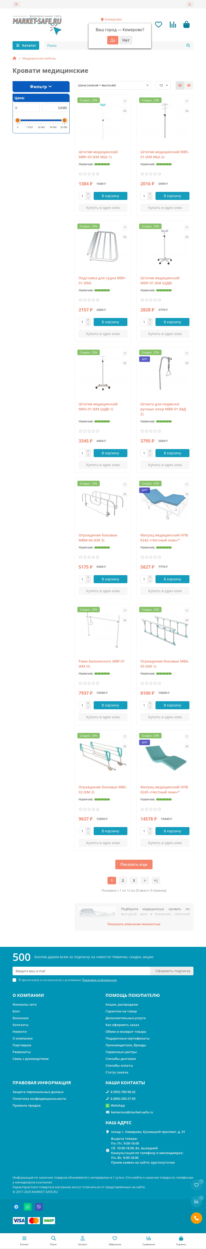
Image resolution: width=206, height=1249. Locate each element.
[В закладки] (125, 101)
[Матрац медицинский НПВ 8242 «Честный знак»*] (164, 504)
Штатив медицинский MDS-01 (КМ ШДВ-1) (98, 406)
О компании (23, 1038)
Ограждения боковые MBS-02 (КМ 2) (103, 789)
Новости (20, 1031)
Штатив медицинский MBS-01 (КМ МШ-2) (164, 154)
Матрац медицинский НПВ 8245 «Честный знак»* (164, 789)
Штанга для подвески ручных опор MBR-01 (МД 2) (163, 409)
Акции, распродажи (122, 1004)
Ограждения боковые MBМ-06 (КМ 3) (98, 537)
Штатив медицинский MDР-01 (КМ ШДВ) (159, 280)
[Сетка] (180, 85)
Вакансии (21, 1018)
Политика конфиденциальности (39, 1098)
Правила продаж (27, 1105)
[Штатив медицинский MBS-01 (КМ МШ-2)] (164, 121)
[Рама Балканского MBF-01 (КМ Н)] (103, 630)
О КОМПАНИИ (28, 995)
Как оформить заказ (122, 1024)
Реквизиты (22, 1052)
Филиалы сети (25, 1004)
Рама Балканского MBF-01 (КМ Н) (102, 664)
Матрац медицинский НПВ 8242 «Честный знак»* (164, 537)
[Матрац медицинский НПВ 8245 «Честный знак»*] (164, 756)
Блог (16, 1011)
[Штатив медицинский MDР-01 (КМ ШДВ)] (164, 247)
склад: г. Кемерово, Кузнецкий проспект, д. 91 (148, 1131)
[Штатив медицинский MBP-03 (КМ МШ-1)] (103, 121)
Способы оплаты (119, 1065)
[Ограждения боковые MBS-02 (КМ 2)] (103, 756)
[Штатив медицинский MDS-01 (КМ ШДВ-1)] (103, 373)
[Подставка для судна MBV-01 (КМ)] (103, 247)
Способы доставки (121, 1058)
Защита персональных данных (38, 1092)
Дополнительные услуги (126, 1018)
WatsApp (118, 1105)
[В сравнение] (125, 111)
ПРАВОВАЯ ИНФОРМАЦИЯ (42, 1082)
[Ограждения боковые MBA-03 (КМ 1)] (164, 630)
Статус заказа (117, 1072)
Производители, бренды (126, 1045)
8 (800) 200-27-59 (123, 1098)
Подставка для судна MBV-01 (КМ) (102, 280)
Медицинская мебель (39, 58)
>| (156, 880)
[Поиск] (188, 45)
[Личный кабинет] (189, 4)
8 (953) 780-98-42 (123, 1092)
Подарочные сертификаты (128, 1038)
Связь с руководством (30, 1058)
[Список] (188, 85)
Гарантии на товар (121, 1011)
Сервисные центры (121, 1052)
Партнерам (22, 1045)
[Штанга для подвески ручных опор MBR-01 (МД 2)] (164, 373)
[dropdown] (16, 4)
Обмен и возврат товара (126, 1031)
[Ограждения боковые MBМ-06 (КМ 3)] (103, 504)
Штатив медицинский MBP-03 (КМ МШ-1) (98, 154)
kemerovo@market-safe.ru (132, 1112)
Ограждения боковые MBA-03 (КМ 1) (164, 664)
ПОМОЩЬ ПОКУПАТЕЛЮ (133, 995)
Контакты (21, 1024)
